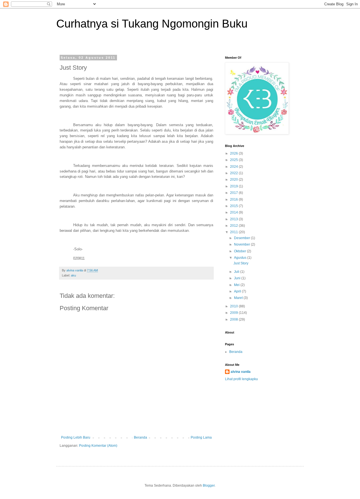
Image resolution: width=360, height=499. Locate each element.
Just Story (240, 263)
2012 (234, 226)
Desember (242, 238)
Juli (237, 272)
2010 (234, 306)
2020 (234, 180)
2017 (234, 193)
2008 (234, 319)
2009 (234, 313)
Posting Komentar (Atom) (98, 446)
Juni (237, 278)
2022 (234, 173)
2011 (234, 232)
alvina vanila (241, 372)
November (242, 244)
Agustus (240, 258)
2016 (234, 199)
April (238, 291)
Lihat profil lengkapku (241, 379)
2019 (234, 186)
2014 (234, 212)
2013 (234, 219)
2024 (234, 167)
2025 (234, 160)
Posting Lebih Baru (75, 437)
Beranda (140, 437)
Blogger (209, 485)
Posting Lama (201, 437)
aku (73, 275)
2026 (234, 153)
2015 (234, 206)
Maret (239, 298)
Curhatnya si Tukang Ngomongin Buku (152, 23)
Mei (237, 285)
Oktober (240, 251)
